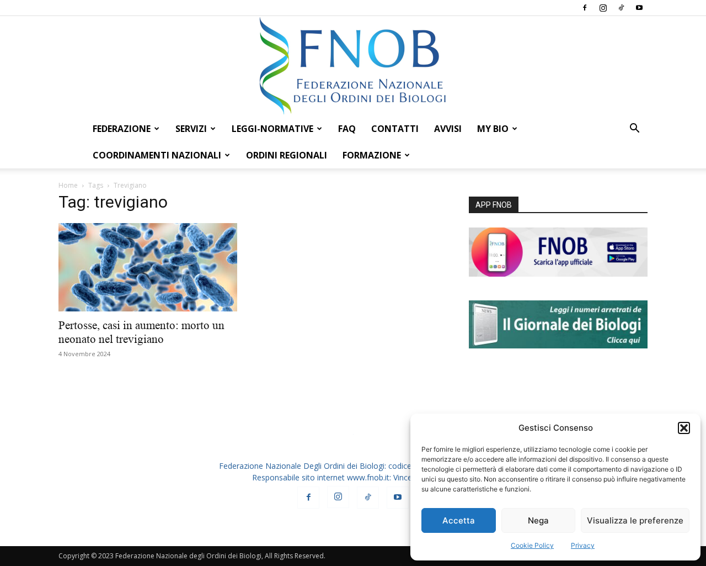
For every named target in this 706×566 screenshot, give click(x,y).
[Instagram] (603, 7)
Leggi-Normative (272, 129)
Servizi (191, 129)
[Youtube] (639, 7)
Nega (538, 520)
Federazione (122, 129)
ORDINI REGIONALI (286, 155)
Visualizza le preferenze (635, 520)
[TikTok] (621, 7)
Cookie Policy (532, 545)
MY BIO (493, 129)
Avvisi (448, 129)
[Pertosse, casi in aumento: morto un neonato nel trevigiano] (147, 267)
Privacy (583, 545)
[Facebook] (584, 7)
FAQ (347, 129)
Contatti (395, 129)
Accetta (458, 520)
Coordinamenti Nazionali (157, 155)
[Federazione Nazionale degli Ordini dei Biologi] (353, 65)
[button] (683, 427)
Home (68, 185)
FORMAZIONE (372, 155)
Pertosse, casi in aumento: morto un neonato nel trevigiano (141, 332)
